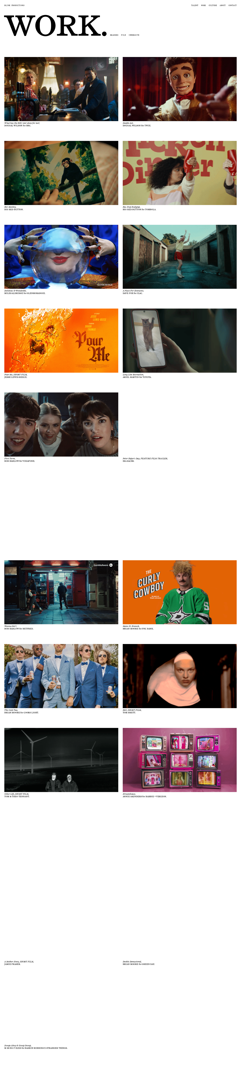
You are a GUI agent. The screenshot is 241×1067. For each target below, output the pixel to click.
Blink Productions (14, 5)
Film (123, 35)
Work (203, 5)
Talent (194, 5)
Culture (213, 5)
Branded (114, 35)
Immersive (134, 35)
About (223, 5)
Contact (232, 5)
